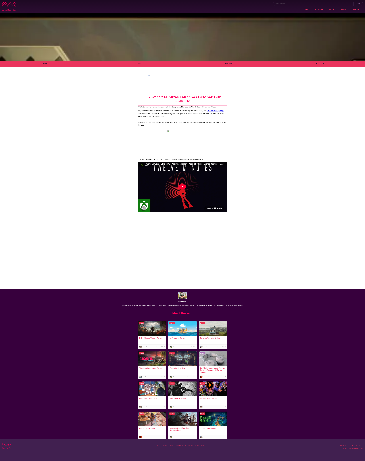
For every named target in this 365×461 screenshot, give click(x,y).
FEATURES (137, 63)
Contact (191, 445)
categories (318, 10)
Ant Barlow (183, 301)
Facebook (343, 445)
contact (356, 10)
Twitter (351, 445)
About (172, 445)
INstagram (359, 445)
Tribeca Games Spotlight (215, 111)
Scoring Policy (181, 445)
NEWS (45, 63)
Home (306, 10)
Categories (164, 445)
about (331, 10)
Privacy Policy (200, 445)
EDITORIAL (343, 10)
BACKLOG (320, 63)
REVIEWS (228, 63)
